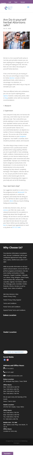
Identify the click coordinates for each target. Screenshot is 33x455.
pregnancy (23, 136)
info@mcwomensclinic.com (14, 376)
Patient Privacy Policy (9, 296)
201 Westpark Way (9, 381)
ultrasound (21, 192)
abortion (11, 78)
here (4, 225)
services (5, 210)
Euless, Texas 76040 (21, 381)
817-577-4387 (16, 227)
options (5, 96)
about (11, 201)
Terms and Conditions (9, 303)
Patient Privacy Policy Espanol (12, 300)
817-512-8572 (9, 368)
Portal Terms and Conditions (11, 307)
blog (6, 98)
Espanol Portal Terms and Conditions (14, 310)
